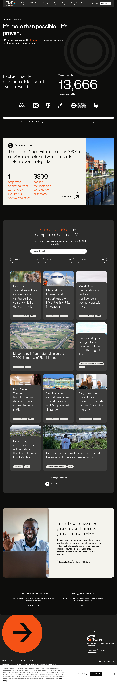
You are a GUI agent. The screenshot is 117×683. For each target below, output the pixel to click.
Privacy (26, 661)
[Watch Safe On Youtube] (100, 662)
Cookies (32, 661)
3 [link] (56, 484)
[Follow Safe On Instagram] (104, 662)
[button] (25, 260)
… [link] (60, 484)
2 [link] (51, 484)
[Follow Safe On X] (113, 662)
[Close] (114, 674)
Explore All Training (83, 562)
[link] (69, 484)
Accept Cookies (96, 674)
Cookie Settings (82, 674)
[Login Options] (92, 3)
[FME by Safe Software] (12, 3)
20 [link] (65, 484)
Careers (103, 650)
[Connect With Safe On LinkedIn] (108, 662)
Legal (20, 661)
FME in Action (7, 19)
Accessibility (40, 661)
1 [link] (47, 484)
